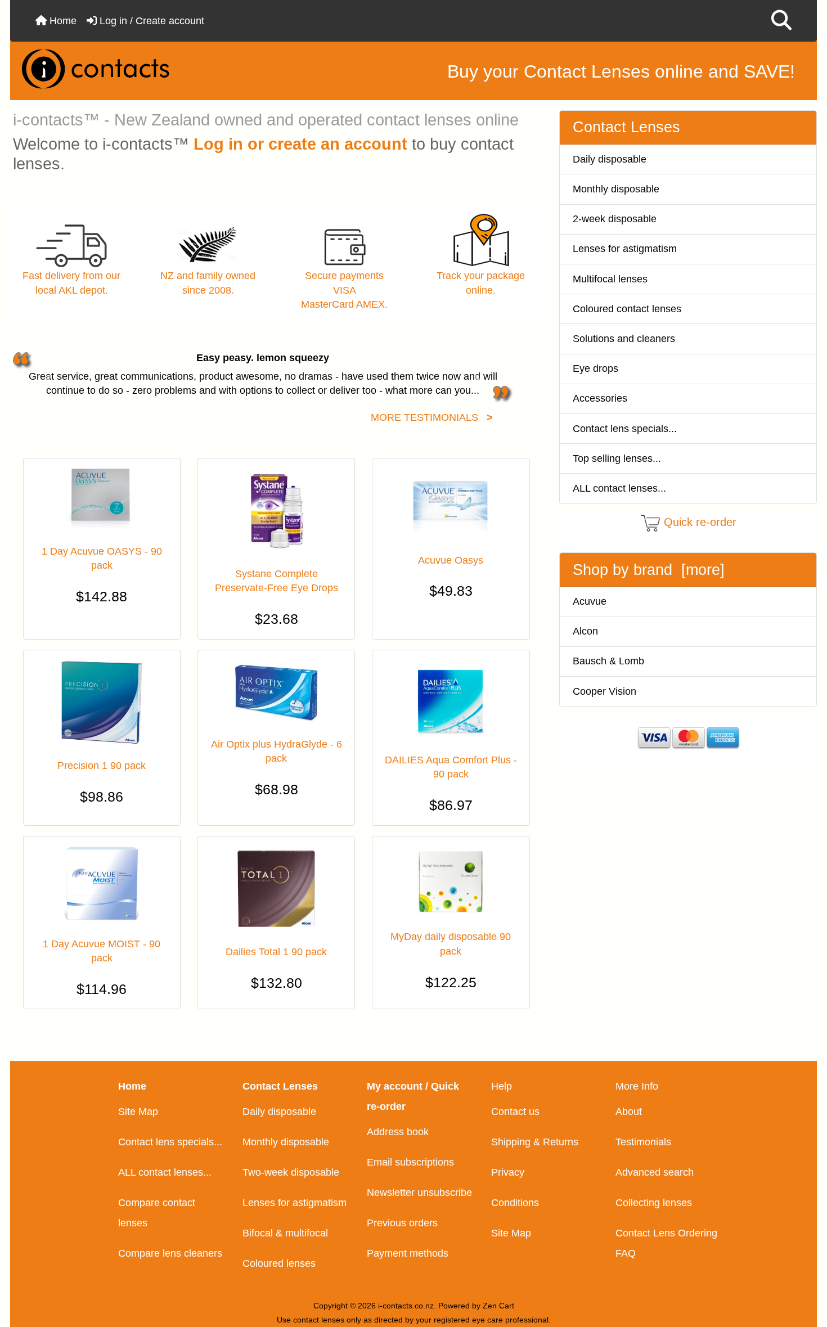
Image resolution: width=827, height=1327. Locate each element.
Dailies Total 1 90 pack (276, 951)
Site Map (138, 1111)
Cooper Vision (604, 691)
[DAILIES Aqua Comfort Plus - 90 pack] (451, 699)
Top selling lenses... (617, 458)
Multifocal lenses (610, 279)
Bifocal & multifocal (285, 1233)
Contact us (515, 1111)
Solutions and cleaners (624, 338)
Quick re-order (700, 522)
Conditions (515, 1202)
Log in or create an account (300, 144)
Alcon (585, 631)
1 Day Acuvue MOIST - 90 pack (101, 951)
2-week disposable (615, 218)
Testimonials (643, 1142)
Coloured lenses (279, 1263)
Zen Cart (498, 1305)
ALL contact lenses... (619, 488)
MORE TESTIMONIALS (432, 417)
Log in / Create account (150, 20)
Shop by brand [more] (649, 569)
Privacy (507, 1172)
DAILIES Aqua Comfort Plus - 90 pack (451, 767)
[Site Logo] (147, 69)
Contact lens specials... (625, 428)
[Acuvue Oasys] (451, 504)
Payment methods (407, 1253)
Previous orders (402, 1223)
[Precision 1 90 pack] (102, 702)
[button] (781, 21)
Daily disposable (609, 159)
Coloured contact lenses (627, 308)
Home (62, 20)
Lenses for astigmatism (625, 248)
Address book (398, 1131)
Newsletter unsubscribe (419, 1192)
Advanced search (654, 1172)
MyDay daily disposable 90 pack (450, 943)
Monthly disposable (616, 189)
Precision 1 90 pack (101, 765)
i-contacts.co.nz (406, 1305)
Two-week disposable (290, 1172)
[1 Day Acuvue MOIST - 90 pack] (102, 885)
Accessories (600, 398)
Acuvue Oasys (450, 560)
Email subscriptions (410, 1162)
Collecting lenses (653, 1202)
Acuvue (589, 601)
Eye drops (595, 368)
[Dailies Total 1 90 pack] (276, 889)
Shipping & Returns (534, 1142)
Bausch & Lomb (608, 661)
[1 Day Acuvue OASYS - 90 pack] (102, 500)
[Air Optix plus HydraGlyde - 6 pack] (276, 691)
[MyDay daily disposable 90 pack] (451, 881)
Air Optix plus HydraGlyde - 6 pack (276, 751)
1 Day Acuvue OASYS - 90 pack (102, 558)
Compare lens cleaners (170, 1253)
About (628, 1111)
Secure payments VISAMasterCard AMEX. (344, 289)
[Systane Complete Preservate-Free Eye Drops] (276, 511)
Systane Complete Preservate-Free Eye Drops (276, 580)
